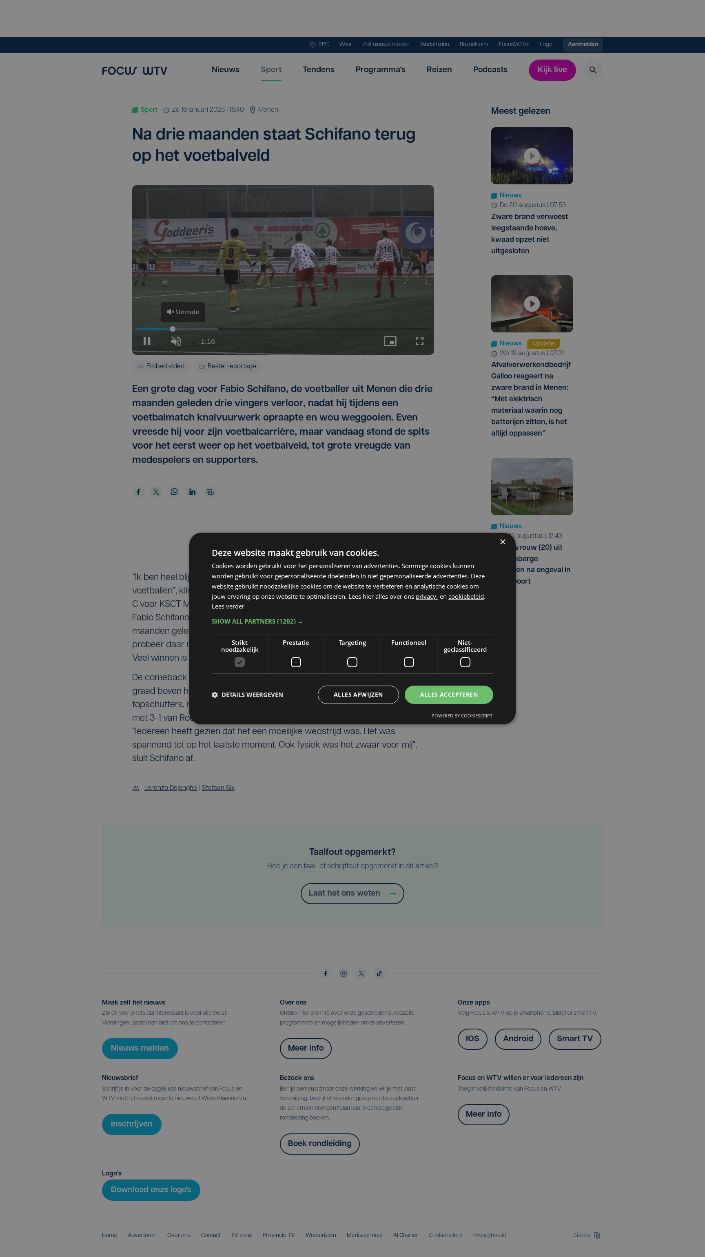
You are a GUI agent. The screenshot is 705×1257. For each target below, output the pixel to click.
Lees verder (228, 606)
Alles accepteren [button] (449, 694)
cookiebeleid (466, 596)
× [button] (502, 542)
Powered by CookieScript (462, 716)
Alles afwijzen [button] (358, 694)
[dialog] (352, 628)
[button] (352, 621)
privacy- (427, 596)
